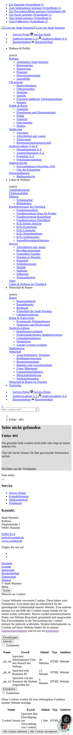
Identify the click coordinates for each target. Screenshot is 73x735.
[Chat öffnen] (64, 725)
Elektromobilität (18, 193)
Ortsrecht (21, 119)
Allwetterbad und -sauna (30, 136)
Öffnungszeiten (25, 88)
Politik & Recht (18, 105)
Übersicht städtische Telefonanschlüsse (39, 99)
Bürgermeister (24, 65)
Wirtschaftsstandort (27, 378)
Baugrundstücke (26, 301)
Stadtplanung (17, 348)
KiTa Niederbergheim (29, 233)
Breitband (22, 307)
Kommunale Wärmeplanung (33, 321)
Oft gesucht (16, 82)
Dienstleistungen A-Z (29, 149)
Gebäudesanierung (27, 314)
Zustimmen (12, 645)
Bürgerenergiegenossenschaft (33, 142)
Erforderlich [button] (9, 689)
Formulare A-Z (25, 156)
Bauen (13, 297)
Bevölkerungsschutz (28, 250)
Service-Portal (21, 34)
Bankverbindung (26, 85)
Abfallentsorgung (19, 189)
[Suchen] (37, 410)
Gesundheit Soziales (28, 253)
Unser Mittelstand (26, 368)
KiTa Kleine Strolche (29, 223)
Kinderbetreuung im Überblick (27, 206)
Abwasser (22, 132)
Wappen (21, 102)
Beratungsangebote (27, 361)
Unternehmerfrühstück (29, 371)
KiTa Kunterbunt (26, 226)
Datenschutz (23, 68)
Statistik (21, 95)
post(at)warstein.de (12, 537)
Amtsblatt (22, 109)
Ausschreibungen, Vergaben (33, 355)
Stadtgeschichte (18, 163)
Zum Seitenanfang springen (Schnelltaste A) (35, 8)
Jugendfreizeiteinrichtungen (32, 240)
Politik (20, 115)
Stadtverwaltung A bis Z (23, 146)
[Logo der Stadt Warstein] (33, 27)
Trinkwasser (23, 139)
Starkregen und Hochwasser (33, 324)
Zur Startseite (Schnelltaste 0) (26, 4)
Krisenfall (22, 260)
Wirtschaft (15, 351)
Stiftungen (22, 274)
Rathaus (14, 58)
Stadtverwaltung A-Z (25, 38)
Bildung (14, 196)
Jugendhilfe (23, 78)
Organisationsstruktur (29, 159)
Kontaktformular (19, 496)
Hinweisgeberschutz (28, 75)
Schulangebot (24, 200)
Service (13, 243)
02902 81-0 (8, 534)
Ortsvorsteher (24, 122)
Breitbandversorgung (28, 358)
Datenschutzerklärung (14, 630)
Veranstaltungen (25, 277)
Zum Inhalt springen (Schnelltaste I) (30, 18)
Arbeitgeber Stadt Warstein (32, 62)
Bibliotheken (24, 203)
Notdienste (15, 503)
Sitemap (6, 580)
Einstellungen (10, 637)
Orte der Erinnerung (28, 169)
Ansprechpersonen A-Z (30, 152)
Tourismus (15, 385)
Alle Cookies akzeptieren (43, 731)
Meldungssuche (25, 176)
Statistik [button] (7, 641)
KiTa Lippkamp (25, 230)
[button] (36, 587)
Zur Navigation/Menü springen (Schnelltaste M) (37, 11)
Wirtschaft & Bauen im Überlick (28, 381)
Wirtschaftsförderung (28, 375)
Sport (12, 280)
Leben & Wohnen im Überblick (27, 284)
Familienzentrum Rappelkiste (33, 216)
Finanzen (21, 72)
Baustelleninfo (25, 304)
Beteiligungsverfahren (29, 331)
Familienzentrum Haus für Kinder (36, 213)
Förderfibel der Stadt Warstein (34, 311)
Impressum (7, 570)
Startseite (6, 563)
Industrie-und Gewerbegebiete (34, 365)
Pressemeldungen (19, 173)
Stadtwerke (15, 129)
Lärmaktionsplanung (28, 338)
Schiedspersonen (26, 264)
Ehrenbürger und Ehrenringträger (36, 112)
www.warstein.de (11, 540)
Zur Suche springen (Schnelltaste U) (30, 14)
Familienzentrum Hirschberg (33, 220)
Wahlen (20, 126)
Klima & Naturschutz (21, 318)
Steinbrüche (23, 341)
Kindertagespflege (27, 210)
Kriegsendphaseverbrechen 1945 (35, 166)
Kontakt (6, 566)
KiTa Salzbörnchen (27, 237)
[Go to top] (2, 479)
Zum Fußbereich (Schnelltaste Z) (28, 21)
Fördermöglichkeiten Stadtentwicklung (39, 334)
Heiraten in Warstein (28, 257)
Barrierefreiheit (21, 42)
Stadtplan (22, 92)
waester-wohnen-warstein (31, 344)
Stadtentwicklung (19, 328)
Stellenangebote (18, 499)
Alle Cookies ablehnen (15, 731)
